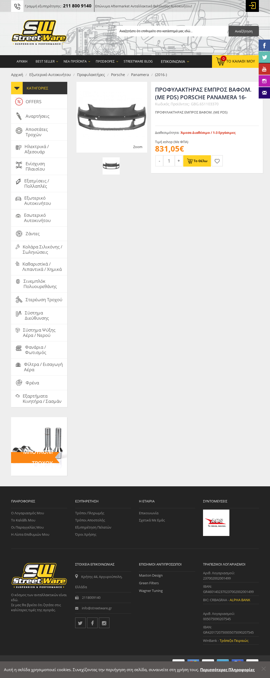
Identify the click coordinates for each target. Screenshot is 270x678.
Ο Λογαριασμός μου (27, 513)
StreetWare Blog (138, 61)
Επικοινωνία (148, 513)
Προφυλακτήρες (91, 74)
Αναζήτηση (244, 31)
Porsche (118, 74)
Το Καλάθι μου (23, 520)
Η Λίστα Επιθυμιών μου (30, 534)
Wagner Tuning (151, 590)
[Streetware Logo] (39, 33)
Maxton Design (151, 575)
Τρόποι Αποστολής (90, 520)
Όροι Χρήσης (85, 534)
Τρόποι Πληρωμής (89, 513)
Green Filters (149, 583)
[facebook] (92, 623)
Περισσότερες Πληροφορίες (227, 669)
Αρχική (17, 74)
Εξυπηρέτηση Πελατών (93, 527)
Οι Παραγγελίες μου (27, 527)
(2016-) (161, 74)
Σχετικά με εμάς (152, 520)
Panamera (140, 74)
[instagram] (104, 623)
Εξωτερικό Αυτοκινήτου (50, 74)
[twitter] (80, 623)
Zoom (137, 146)
